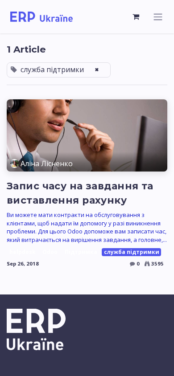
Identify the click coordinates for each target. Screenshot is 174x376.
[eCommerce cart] (136, 16)
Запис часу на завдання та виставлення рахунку (80, 193)
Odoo (50, 252)
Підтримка (81, 252)
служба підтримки (131, 252)
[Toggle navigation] (158, 16)
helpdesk (22, 252)
